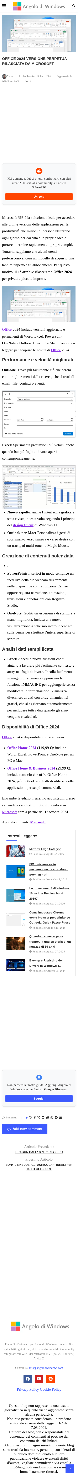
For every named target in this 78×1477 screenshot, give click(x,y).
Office (7, 329)
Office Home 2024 (21, 748)
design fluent (23, 525)
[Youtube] (39, 1379)
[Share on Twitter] (38, 1118)
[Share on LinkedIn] (43, 1117)
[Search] (74, 6)
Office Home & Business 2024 (31, 768)
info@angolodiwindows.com (46, 1368)
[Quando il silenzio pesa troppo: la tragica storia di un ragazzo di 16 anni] (15, 943)
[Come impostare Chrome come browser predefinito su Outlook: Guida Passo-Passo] (15, 919)
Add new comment (27, 1129)
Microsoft (9, 812)
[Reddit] (50, 1379)
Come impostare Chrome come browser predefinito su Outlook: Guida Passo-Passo (50, 917)
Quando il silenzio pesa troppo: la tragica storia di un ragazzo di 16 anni (50, 941)
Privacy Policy (28, 1389)
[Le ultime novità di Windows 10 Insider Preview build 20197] (15, 895)
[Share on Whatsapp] (52, 1117)
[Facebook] (28, 1379)
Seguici (39, 1098)
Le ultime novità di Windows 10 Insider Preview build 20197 (49, 893)
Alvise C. (12, 76)
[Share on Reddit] (47, 1117)
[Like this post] (30, 1117)
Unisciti (39, 196)
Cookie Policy (50, 1389)
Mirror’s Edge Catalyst (45, 849)
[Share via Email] (60, 1117)
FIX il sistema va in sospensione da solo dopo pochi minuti (48, 869)
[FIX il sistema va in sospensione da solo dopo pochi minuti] (15, 871)
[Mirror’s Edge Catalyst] (15, 851)
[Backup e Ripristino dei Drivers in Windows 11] (15, 965)
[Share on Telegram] (56, 1117)
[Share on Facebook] (35, 1117)
